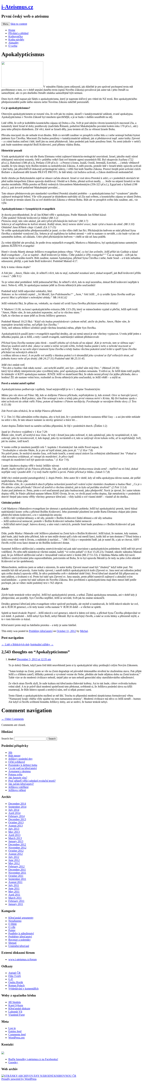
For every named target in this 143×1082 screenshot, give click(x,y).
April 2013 (14, 835)
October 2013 (16, 822)
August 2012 (15, 853)
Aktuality (13, 42)
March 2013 (15, 838)
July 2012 (13, 857)
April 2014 (14, 813)
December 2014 (17, 803)
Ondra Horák (15, 982)
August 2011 (15, 882)
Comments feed (17, 1034)
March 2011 (15, 897)
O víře (11, 927)
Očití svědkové (16, 761)
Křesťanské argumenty (20, 917)
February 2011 (16, 900)
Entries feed (14, 1031)
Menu (5, 24)
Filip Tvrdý (14, 976)
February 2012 (16, 866)
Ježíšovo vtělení (17, 790)
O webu (12, 45)
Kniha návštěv (16, 39)
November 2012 (17, 847)
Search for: (7, 738)
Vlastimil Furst (16, 1014)
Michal (84, 631)
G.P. (10, 979)
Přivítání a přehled (18, 33)
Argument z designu (19, 771)
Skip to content (18, 23)
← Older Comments (12, 718)
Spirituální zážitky (42, 644)
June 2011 (14, 888)
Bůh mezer (14, 755)
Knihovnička (15, 36)
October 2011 (15, 875)
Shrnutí (12, 942)
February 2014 (16, 816)
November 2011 (17, 872)
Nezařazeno (14, 920)
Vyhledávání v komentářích (23, 988)
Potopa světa (15, 774)
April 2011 (14, 894)
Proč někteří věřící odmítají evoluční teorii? (32, 780)
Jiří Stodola (14, 1002)
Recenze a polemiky (19, 939)
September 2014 (17, 806)
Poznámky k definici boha (22, 765)
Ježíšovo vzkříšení (18, 787)
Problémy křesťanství (40, 631)
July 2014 (13, 809)
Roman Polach (16, 985)
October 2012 (16, 850)
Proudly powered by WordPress (18, 1078)
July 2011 (13, 885)
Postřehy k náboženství (21, 933)
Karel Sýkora (15, 1005)
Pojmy (12, 930)
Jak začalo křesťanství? (21, 783)
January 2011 (15, 904)
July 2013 (13, 828)
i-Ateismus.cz (17, 7)
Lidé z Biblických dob (15, 644)
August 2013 (15, 825)
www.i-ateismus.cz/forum (22, 959)
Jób (10, 752)
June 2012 (14, 860)
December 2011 (17, 869)
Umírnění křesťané (18, 946)
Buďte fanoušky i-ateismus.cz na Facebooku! (33, 1059)
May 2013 (14, 831)
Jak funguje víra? (17, 777)
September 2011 (17, 879)
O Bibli (12, 924)
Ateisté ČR (14, 972)
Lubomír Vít (15, 1011)
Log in (12, 1028)
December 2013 (17, 819)
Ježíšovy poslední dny (20, 758)
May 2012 (14, 863)
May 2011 (14, 891)
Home (11, 30)
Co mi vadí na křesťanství (22, 768)
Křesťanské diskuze (19, 1008)
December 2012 (17, 844)
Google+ (13, 1062)
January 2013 (15, 841)
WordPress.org (16, 1037)
